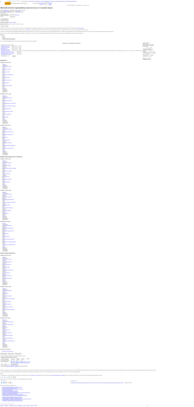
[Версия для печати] (128, 382)
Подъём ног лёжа (5, 116)
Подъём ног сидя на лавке (6, 66)
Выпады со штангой (5, 236)
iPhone (33, 1)
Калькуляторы (20, 405)
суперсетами (27, 29)
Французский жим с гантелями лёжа (8, 145)
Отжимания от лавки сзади (7, 142)
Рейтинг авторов (62, 1)
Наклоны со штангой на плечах (7, 131)
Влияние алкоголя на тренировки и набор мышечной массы (12, 394)
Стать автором (56, 1)
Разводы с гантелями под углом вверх (9, 105)
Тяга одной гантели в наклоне (7, 111)
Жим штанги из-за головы (6, 179)
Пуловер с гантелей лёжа (6, 114)
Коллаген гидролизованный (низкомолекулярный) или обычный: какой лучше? (16, 392)
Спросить (28, 405)
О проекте (41, 1)
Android (30, 1)
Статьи (24, 405)
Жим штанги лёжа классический (8, 199)
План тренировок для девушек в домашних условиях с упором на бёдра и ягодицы (16, 398)
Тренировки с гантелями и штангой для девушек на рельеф (12, 400)
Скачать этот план (11, 353)
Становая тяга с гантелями (7, 170)
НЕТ (151, 47)
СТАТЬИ (34, 3)
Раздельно (13, 361)
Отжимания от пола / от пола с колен (7, 51)
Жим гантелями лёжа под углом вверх (9, 103)
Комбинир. (18, 362)
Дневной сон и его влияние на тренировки (9, 393)
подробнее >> (24, 10)
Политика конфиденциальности (71, 1)
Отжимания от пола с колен (7, 100)
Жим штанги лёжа (4, 48)
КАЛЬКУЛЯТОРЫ (23, 3)
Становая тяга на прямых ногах (7, 74)
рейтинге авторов (6, 11)
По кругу (18, 361)
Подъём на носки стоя (6, 77)
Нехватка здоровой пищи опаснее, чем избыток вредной (12, 387)
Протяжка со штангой (6, 181)
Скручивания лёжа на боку (7, 225)
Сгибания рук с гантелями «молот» (8, 340)
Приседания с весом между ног (7, 134)
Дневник (1, 405)
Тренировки (73, 5)
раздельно (14, 22)
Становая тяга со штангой (5, 47)
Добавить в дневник (4, 353)
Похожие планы (3, 385)
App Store (38, 375)
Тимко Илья (6, 10)
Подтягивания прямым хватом (6, 54)
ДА (147, 47)
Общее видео (4, 121)
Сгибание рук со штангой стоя (7, 148)
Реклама (51, 1)
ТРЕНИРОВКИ (8, 3)
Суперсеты (13, 362)
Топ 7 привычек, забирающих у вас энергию (10, 390)
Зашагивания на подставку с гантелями (9, 168)
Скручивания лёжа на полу (7, 97)
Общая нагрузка (5, 122)
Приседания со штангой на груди (8, 230)
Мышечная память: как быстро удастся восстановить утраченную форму (14, 395)
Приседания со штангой (6, 165)
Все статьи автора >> (4, 13)
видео (7, 65)
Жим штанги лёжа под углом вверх (8, 298)
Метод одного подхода (25, 362)
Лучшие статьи (8, 385)
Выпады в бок (4, 137)
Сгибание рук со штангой (5, 50)
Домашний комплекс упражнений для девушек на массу (12, 399)
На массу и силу (86, 5)
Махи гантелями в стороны (7, 85)
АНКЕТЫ (38, 3)
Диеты (15, 405)
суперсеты (10, 22)
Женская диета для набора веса (7, 351)
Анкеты (32, 405)
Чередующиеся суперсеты (26, 361)
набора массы (17, 14)
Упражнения (11, 405)
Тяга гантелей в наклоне (6, 108)
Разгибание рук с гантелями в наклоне (9, 241)
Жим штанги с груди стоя (5, 49)
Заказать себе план (18, 353)
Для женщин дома (79, 5)
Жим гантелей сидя (5, 82)
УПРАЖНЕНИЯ (14, 3)
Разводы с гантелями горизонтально (8, 309)
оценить (14, 377)
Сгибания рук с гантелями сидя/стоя (8, 244)
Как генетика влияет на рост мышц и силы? (10, 391)
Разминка (4, 64)
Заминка (3, 88)
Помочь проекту (47, 1)
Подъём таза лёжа (5, 233)
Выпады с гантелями (6, 71)
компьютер (38, 1)
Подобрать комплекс (14, 364)
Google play (33, 375)
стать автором (18, 11)
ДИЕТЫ (18, 3)
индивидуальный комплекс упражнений (58, 375)
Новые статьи (13, 385)
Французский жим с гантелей (7, 335)
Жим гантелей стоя (5, 176)
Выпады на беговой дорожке (7, 389)
